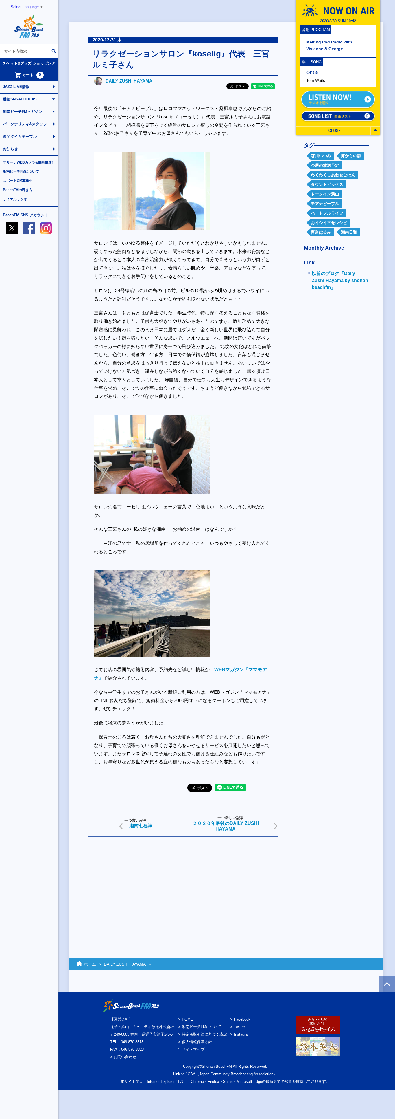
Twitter (239, 1027)
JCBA (190, 1074)
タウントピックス (327, 184)
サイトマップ (193, 1049)
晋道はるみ (321, 232)
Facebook (242, 1019)
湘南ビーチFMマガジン (22, 111)
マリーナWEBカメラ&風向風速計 (29, 162)
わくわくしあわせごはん (333, 175)
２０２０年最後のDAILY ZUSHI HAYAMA (226, 826)
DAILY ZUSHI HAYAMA (129, 80)
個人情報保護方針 (197, 1042)
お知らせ (10, 149)
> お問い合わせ (123, 1057)
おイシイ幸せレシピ (329, 222)
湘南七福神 (140, 825)
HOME (187, 1019)
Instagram (242, 1034)
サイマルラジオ (15, 199)
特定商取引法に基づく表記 (204, 1034)
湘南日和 (349, 232)
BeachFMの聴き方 (17, 190)
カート (31, 74)
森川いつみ (321, 155)
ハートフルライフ (327, 213)
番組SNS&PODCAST (21, 99)
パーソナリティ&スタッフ (25, 124)
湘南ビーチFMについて (21, 171)
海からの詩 (351, 155)
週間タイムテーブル (20, 136)
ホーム (90, 964)
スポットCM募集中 (18, 181)
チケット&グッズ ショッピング (29, 63)
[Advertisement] (183, 885)
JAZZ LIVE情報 (16, 87)
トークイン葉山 (325, 194)
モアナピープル (325, 203)
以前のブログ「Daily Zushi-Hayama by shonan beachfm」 (340, 280)
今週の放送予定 (325, 165)
